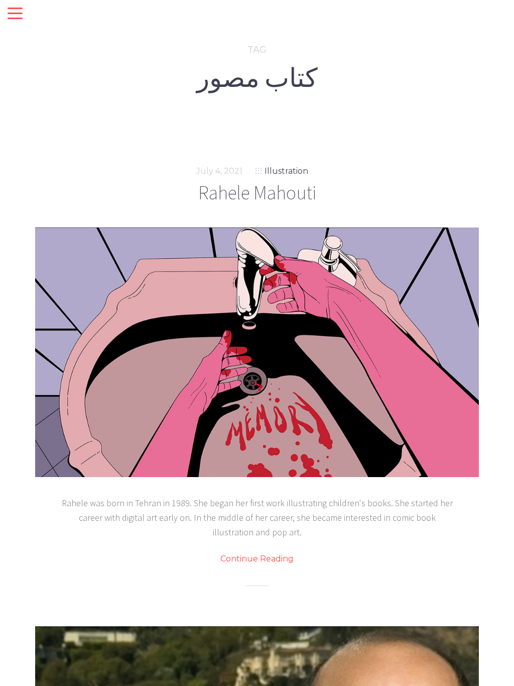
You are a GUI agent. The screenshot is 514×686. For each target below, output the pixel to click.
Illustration (286, 171)
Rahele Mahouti (257, 192)
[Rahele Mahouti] (257, 352)
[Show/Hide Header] (15, 14)
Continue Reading (257, 559)
